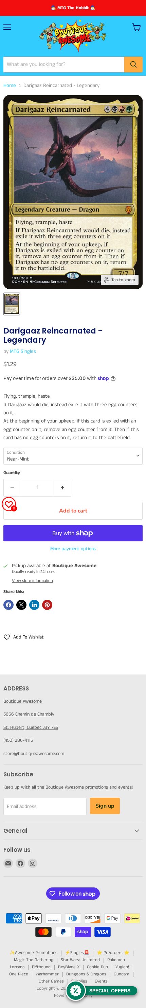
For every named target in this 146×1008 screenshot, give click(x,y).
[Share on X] (21, 605)
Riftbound (41, 967)
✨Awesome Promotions (33, 953)
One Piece (18, 974)
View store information (32, 580)
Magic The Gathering (33, 960)
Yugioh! (122, 967)
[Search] (133, 64)
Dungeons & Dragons (86, 974)
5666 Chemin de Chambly (28, 714)
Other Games (51, 981)
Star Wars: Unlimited (80, 960)
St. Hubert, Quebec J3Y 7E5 (30, 727)
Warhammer (47, 974)
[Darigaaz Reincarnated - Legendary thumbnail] (12, 304)
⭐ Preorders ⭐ (113, 953)
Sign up (104, 806)
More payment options (73, 549)
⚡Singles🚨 (77, 953)
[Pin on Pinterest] (47, 605)
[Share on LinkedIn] (34, 605)
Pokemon (116, 960)
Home (9, 85)
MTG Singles (23, 351)
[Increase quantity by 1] (62, 488)
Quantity (11, 472)
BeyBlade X (68, 967)
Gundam (121, 974)
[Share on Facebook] (8, 605)
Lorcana (17, 967)
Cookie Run (97, 967)
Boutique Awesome (23, 701)
